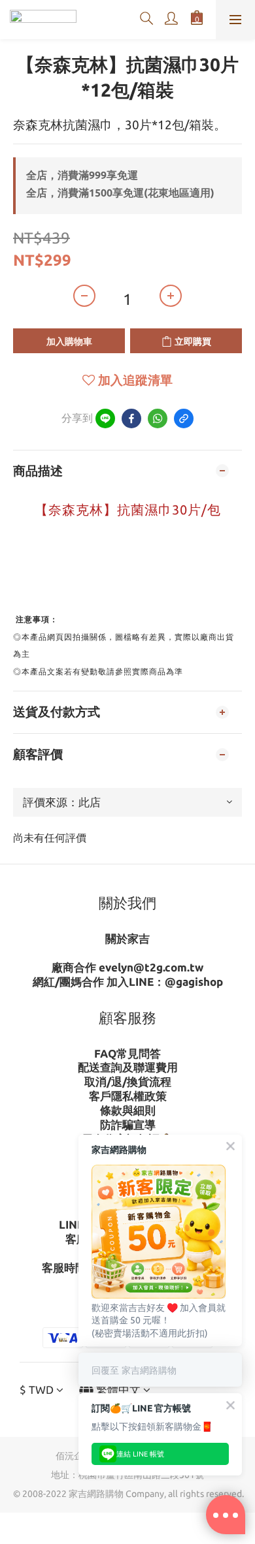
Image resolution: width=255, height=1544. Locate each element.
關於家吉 (127, 938)
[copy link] (184, 418)
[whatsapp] (157, 418)
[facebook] (131, 418)
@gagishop (194, 981)
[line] (105, 418)
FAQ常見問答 (127, 1053)
